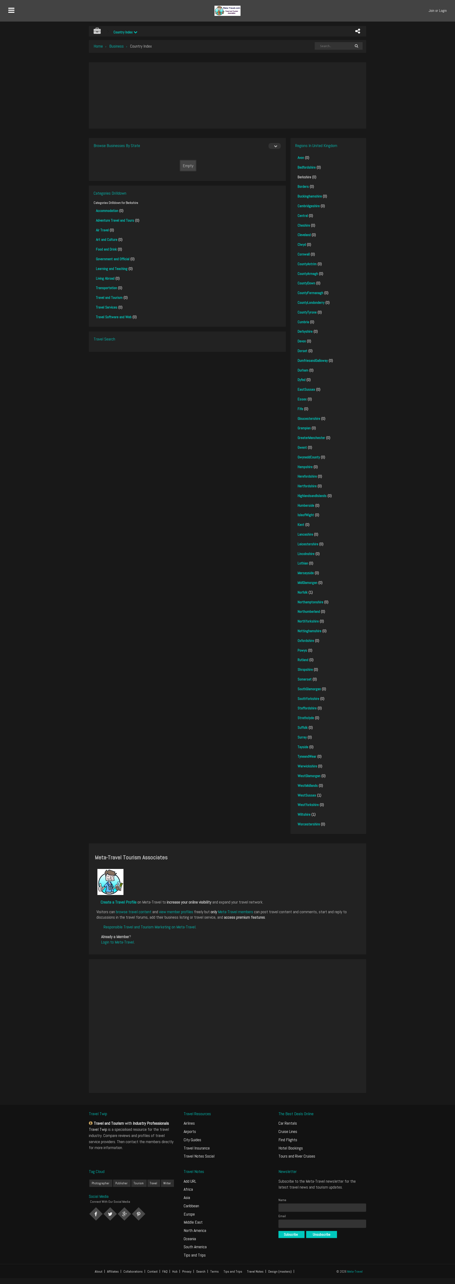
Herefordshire (307, 476)
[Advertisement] (227, 95)
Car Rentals (287, 1123)
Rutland (303, 659)
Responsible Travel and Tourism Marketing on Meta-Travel (150, 927)
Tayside (303, 746)
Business (116, 46)
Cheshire (304, 225)
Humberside (306, 505)
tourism (139, 1183)
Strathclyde (306, 717)
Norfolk (303, 592)
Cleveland (304, 234)
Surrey (302, 737)
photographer (100, 1183)
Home (98, 46)
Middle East (193, 1222)
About (98, 1271)
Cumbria (303, 321)
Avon (301, 157)
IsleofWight (306, 514)
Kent (301, 524)
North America (195, 1230)
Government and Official (112, 258)
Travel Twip (98, 1129)
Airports (190, 1131)
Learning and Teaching (111, 268)
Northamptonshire (310, 601)
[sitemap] (91, 1123)
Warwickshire (307, 766)
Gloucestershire (309, 418)
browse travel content (133, 911)
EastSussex (306, 389)
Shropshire (305, 669)
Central (303, 215)
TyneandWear (307, 756)
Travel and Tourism (109, 297)
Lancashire (305, 534)
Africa (188, 1189)
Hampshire (305, 466)
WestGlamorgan (309, 775)
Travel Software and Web (114, 316)
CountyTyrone (307, 312)
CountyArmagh (308, 273)
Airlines (189, 1123)
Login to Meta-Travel (117, 942)
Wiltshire (304, 814)
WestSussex (307, 795)
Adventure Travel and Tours (115, 220)
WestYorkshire (308, 804)
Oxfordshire (306, 640)
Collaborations (133, 1271)
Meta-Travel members (235, 911)
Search (200, 1271)
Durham (303, 370)
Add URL (190, 1181)
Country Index (124, 32)
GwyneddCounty (309, 457)
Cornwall (304, 254)
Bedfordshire (307, 167)
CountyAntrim (307, 263)
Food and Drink (106, 249)
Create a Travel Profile (118, 902)
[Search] (356, 45)
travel (153, 1183)
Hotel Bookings (290, 1148)
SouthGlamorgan (309, 688)
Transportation (106, 287)
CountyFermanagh (310, 292)
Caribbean (191, 1205)
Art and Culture (106, 239)
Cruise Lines (287, 1131)
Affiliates (113, 1271)
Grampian (304, 427)
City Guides (192, 1139)
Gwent (302, 447)
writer (167, 1183)
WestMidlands (308, 785)
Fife (300, 408)
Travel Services (106, 307)
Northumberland (309, 611)
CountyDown (306, 283)
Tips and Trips (195, 1255)
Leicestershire (308, 543)
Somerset (305, 679)
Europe (189, 1214)
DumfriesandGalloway (313, 360)
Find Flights (287, 1139)
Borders (303, 186)
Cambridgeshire (309, 205)
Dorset (302, 350)
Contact (152, 1271)
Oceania (190, 1238)
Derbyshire (305, 331)
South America (195, 1246)
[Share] (357, 31)
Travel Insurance (197, 1148)
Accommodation (107, 210)
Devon (302, 341)
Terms (214, 1271)
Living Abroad (105, 278)
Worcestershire (309, 824)
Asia (187, 1197)
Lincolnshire (306, 553)
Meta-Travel (355, 1271)
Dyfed (301, 379)
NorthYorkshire (308, 621)
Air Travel (102, 230)
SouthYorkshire (308, 698)
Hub (174, 1271)
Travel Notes (255, 1271)
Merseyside (306, 572)
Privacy (186, 1271)
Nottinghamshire (309, 630)
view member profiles (176, 911)
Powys (302, 650)
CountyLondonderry (311, 302)
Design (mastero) (280, 1271)
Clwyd (302, 244)
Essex (302, 399)
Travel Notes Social (199, 1156)
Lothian (303, 563)
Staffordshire (307, 708)
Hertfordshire (307, 485)
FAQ (165, 1271)
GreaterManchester (311, 437)
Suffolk (303, 727)
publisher (121, 1183)
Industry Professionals (151, 1123)
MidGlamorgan (307, 582)
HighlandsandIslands (312, 495)
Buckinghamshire (310, 196)
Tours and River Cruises (296, 1156)
